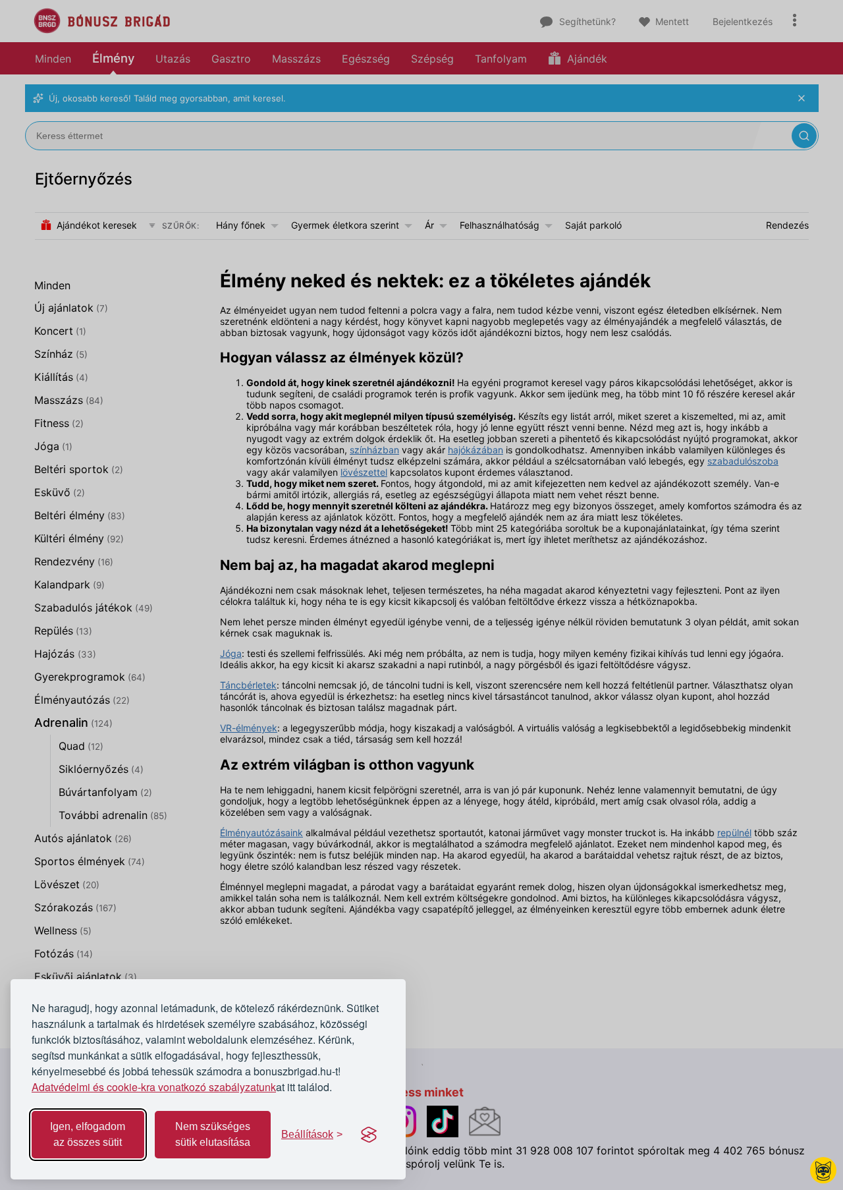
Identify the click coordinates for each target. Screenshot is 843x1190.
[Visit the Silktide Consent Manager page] (369, 1134)
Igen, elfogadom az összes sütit (87, 1134)
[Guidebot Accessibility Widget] (823, 1170)
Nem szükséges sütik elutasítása (212, 1134)
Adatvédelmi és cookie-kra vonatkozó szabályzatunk (154, 1086)
